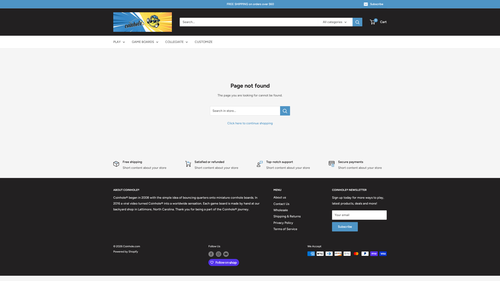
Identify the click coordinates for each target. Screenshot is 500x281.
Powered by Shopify (125, 251)
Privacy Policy (283, 223)
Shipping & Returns (287, 216)
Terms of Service (285, 229)
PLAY (117, 42)
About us (279, 197)
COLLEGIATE (174, 42)
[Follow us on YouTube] (226, 254)
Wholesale (280, 210)
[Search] (357, 22)
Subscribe (376, 4)
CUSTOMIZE (203, 42)
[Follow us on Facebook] (211, 254)
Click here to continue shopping (250, 123)
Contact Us (281, 204)
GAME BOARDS (143, 42)
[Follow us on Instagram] (218, 254)
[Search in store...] (285, 111)
